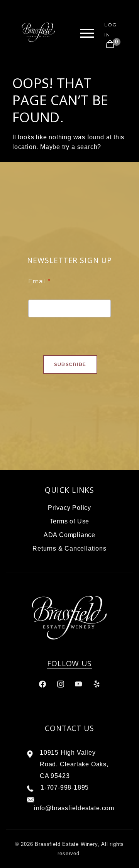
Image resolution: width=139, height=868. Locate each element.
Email (37, 281)
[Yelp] (96, 684)
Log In (110, 30)
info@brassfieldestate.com (74, 808)
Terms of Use (70, 521)
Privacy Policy (69, 507)
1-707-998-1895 (65, 787)
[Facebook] (42, 684)
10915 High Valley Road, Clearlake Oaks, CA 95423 (74, 764)
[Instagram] (60, 684)
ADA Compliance (69, 535)
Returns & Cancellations (69, 548)
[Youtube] (78, 684)
